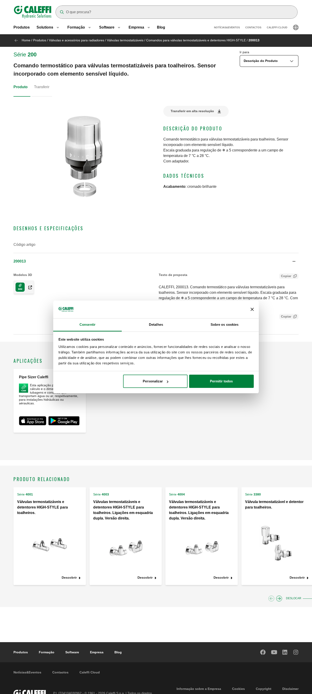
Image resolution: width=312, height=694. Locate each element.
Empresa (96, 652)
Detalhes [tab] (156, 324)
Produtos (21, 27)
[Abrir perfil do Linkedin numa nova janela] (285, 652)
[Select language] (296, 27)
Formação (46, 652)
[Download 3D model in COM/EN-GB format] (28, 287)
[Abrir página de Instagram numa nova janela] (296, 652)
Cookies (238, 689)
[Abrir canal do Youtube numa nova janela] (274, 652)
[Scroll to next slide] (279, 598)
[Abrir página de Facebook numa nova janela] (263, 652)
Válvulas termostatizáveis (125, 40)
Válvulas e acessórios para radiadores (76, 40)
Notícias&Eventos (227, 27)
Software (72, 652)
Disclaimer (290, 689)
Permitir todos (221, 381)
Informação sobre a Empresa (199, 689)
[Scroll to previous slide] (271, 598)
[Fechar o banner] (252, 309)
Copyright (263, 689)
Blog (161, 27)
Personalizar (153, 381)
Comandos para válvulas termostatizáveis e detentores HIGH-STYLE (196, 40)
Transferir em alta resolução (192, 111)
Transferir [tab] (41, 87)
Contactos (253, 27)
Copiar (286, 276)
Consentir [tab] (87, 324)
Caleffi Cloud (277, 27)
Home (26, 40)
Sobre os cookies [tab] (225, 324)
